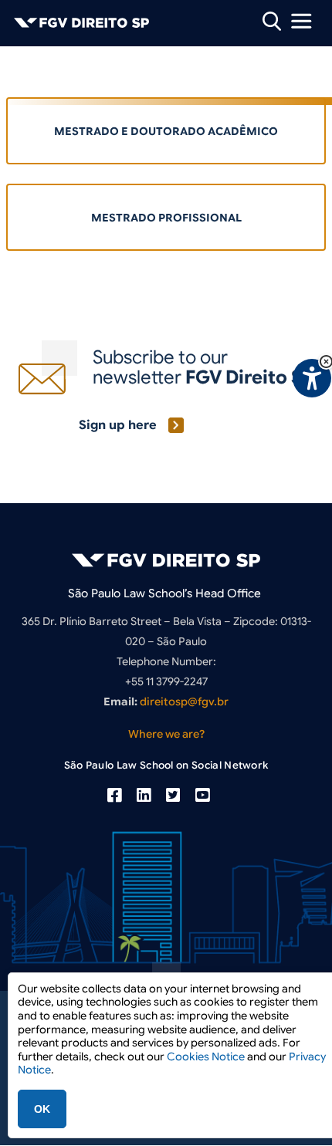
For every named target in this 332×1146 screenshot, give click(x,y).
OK (42, 1109)
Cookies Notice (206, 1056)
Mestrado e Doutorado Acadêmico (166, 131)
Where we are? (166, 734)
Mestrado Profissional (166, 218)
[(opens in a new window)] (114, 795)
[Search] (272, 20)
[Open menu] (301, 20)
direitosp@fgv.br (184, 701)
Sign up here (118, 425)
